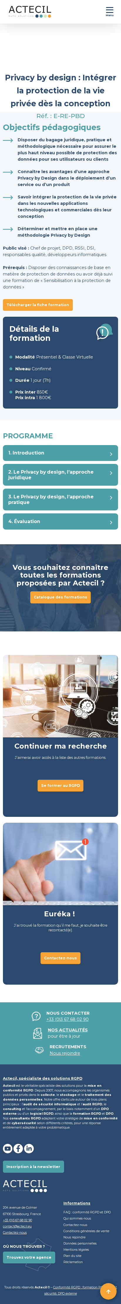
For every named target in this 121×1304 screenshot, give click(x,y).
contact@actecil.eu (17, 1226)
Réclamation (73, 1262)
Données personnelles (80, 1243)
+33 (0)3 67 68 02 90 (67, 1019)
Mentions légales (76, 1250)
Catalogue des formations (60, 597)
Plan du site (72, 1256)
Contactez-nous (60, 958)
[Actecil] (25, 12)
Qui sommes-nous (77, 1218)
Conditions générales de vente (86, 1231)
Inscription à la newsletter (33, 1166)
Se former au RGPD (33, 52)
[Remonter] (108, 1291)
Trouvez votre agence (28, 1257)
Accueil (8, 52)
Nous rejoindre (74, 1237)
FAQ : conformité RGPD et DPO (87, 1212)
